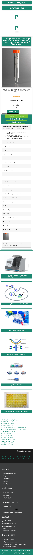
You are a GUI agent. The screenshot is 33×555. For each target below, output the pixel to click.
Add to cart (12, 111)
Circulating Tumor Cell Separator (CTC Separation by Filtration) (17, 276)
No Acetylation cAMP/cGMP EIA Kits (16, 411)
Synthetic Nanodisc (16, 385)
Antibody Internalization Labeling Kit (16, 304)
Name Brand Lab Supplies (16, 330)
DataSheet (16, 21)
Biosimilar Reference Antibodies (16, 354)
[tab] (16, 116)
